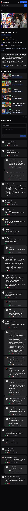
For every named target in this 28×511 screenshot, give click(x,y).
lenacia (7, 209)
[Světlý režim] (18, 2)
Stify (6, 200)
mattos (7, 440)
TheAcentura (12, 172)
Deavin (7, 448)
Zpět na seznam (5, 11)
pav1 (10, 418)
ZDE (7, 66)
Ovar (6, 257)
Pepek (10, 380)
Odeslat (23, 136)
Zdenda (10, 160)
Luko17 (10, 332)
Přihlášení (23, 2)
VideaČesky (6, 2)
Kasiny (10, 301)
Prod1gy (7, 238)
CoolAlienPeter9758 (10, 477)
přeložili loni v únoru (17, 56)
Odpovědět (15, 145)
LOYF (6, 292)
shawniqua (8, 142)
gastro (7, 150)
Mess (6, 430)
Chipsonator (12, 408)
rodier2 (7, 229)
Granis (10, 357)
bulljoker (7, 321)
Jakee (6, 219)
